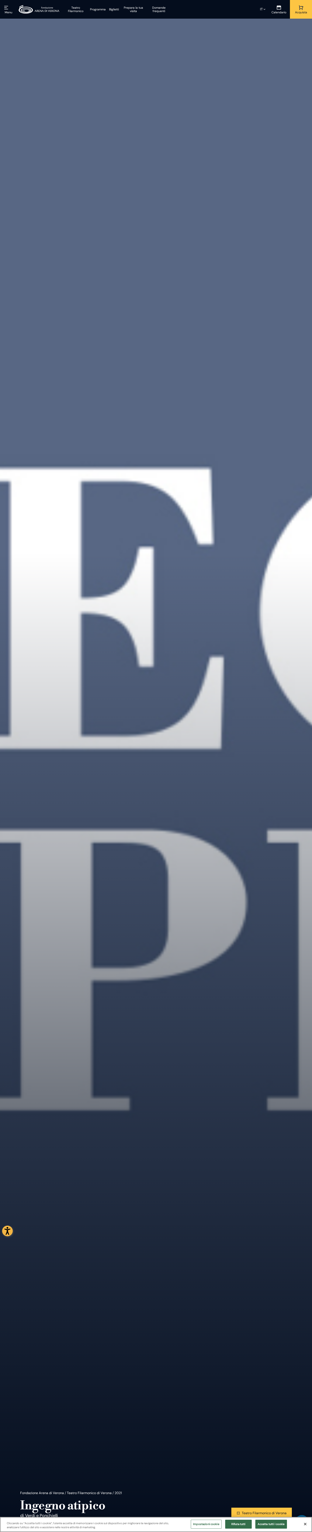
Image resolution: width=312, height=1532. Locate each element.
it (261, 9)
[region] (156, 1524)
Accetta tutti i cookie (271, 1524)
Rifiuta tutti (238, 1524)
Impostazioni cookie (206, 1524)
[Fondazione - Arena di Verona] (39, 9)
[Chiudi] (305, 1524)
